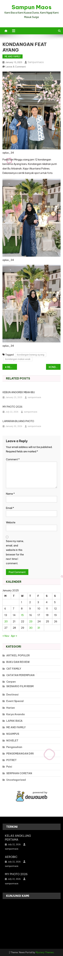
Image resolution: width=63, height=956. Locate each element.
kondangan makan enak (17, 359)
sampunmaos (36, 62)
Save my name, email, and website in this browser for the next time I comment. (15, 552)
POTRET (11, 760)
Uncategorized (16, 779)
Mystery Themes (45, 952)
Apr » (14, 636)
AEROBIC (11, 857)
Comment (13, 459)
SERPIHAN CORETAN (19, 773)
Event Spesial (15, 701)
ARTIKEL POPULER (18, 655)
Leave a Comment (16, 66)
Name (10, 493)
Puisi (9, 766)
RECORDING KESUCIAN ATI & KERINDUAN (12, 367)
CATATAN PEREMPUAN (20, 675)
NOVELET (12, 740)
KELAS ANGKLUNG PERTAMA (18, 837)
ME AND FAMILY (12, 56)
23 (30, 621)
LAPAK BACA (14, 720)
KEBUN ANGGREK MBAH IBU (19, 392)
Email (10, 508)
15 (22, 615)
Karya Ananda (15, 714)
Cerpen (11, 681)
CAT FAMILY (13, 668)
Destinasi (12, 694)
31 (38, 627)
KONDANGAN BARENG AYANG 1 (55, 367)
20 (6, 621)
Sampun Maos (31, 7)
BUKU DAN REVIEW (18, 662)
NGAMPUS (12, 733)
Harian (10, 707)
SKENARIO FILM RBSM (20, 686)
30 (31, 627)
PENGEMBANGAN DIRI (20, 753)
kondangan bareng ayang (30, 354)
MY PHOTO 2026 (12, 406)
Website (10, 522)
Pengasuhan (14, 747)
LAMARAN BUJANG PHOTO (18, 421)
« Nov (5, 636)
